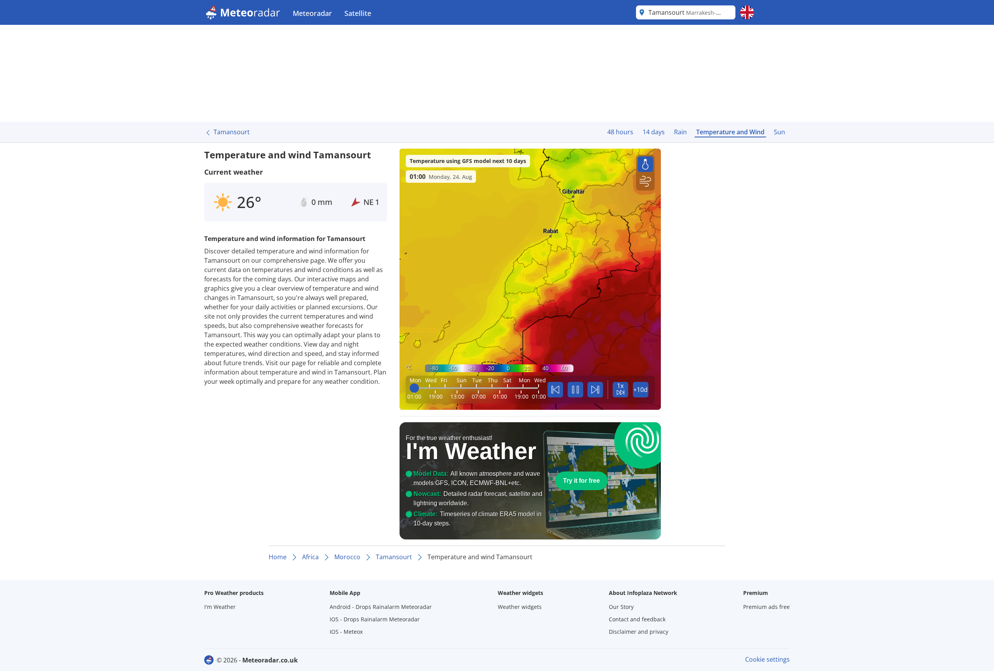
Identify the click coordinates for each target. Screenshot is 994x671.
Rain (680, 132)
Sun (779, 132)
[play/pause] (575, 389)
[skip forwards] (595, 389)
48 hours (620, 132)
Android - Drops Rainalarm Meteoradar (381, 606)
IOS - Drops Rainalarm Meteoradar (375, 619)
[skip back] (555, 389)
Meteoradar (312, 13)
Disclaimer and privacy (638, 631)
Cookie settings (767, 659)
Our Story (621, 606)
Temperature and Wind (730, 132)
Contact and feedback (637, 619)
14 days (654, 132)
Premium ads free (766, 606)
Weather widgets (520, 606)
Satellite (357, 13)
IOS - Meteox (346, 631)
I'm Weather (220, 606)
